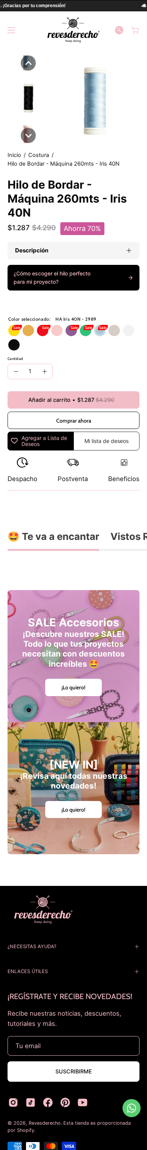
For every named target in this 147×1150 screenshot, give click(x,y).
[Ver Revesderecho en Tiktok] (30, 1102)
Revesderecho (45, 1123)
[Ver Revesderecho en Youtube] (82, 1102)
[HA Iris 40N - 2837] (85, 330)
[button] (119, 30)
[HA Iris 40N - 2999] (14, 345)
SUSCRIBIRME (73, 1071)
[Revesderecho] (73, 30)
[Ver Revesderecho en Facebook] (48, 1102)
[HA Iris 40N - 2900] (114, 330)
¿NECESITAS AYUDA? (32, 946)
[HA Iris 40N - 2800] (128, 330)
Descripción (31, 250)
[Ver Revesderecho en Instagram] (13, 1102)
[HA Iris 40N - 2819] (42, 330)
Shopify (25, 1130)
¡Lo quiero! (73, 687)
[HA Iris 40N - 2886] (28, 330)
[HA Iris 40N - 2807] (14, 330)
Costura (38, 155)
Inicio (14, 155)
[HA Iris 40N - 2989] (100, 330)
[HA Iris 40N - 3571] (57, 330)
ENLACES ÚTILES (28, 971)
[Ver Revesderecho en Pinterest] (65, 1102)
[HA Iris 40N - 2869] (71, 330)
